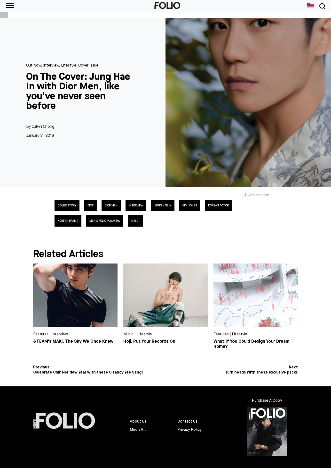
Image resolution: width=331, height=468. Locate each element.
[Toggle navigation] (321, 6)
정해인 (135, 221)
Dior (90, 205)
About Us (138, 421)
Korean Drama (68, 221)
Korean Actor (218, 205)
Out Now (33, 65)
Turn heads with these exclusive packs (261, 372)
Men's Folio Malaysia (104, 221)
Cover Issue (88, 65)
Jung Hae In (162, 205)
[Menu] (10, 6)
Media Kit (138, 430)
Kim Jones (189, 205)
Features (40, 334)
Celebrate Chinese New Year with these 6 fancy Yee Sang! (88, 372)
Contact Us (187, 421)
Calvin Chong (43, 126)
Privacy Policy (189, 430)
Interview (51, 65)
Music (128, 334)
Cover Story (67, 205)
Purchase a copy (267, 400)
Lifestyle (68, 65)
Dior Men (111, 205)
